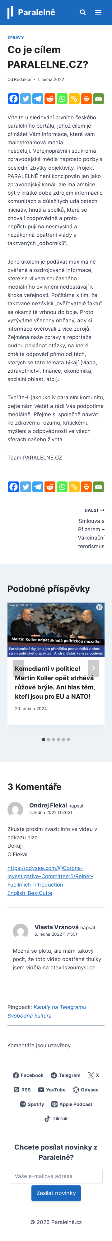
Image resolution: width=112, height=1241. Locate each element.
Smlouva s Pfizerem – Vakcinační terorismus (91, 528)
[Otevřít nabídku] (98, 12)
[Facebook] (13, 98)
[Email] (98, 98)
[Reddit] (49, 98)
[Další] (93, 668)
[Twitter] (25, 98)
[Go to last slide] (18, 668)
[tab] (43, 739)
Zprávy (15, 37)
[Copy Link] (74, 98)
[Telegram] (37, 98)
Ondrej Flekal (48, 805)
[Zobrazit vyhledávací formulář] (83, 12)
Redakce (22, 79)
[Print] (86, 98)
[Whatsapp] (62, 98)
